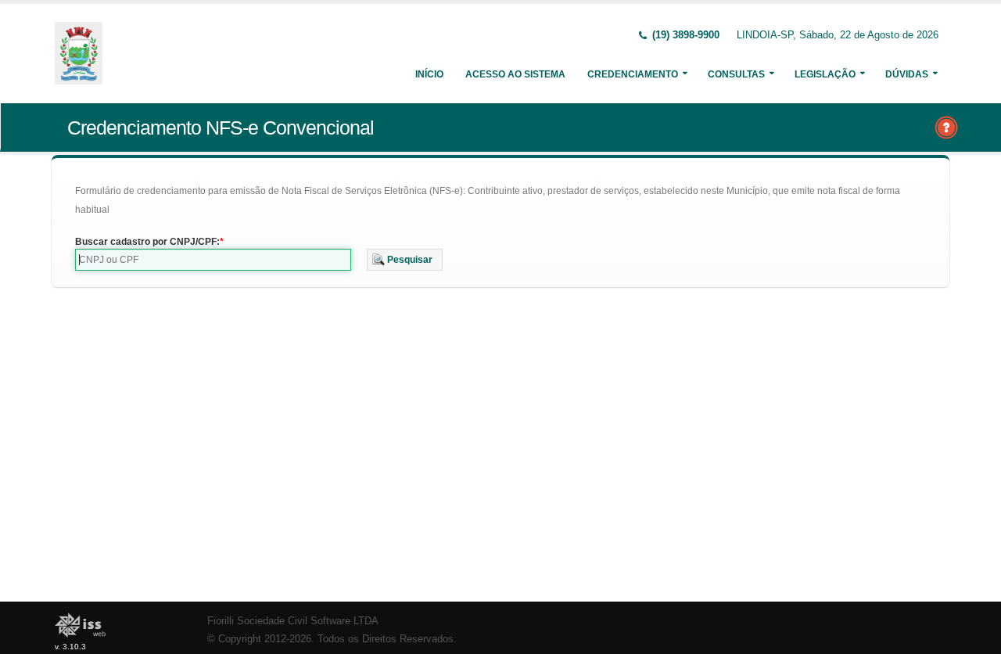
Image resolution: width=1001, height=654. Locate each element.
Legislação (825, 74)
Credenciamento (632, 74)
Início (429, 74)
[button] (405, 260)
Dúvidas (906, 74)
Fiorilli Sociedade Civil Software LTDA (293, 621)
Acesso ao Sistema (515, 74)
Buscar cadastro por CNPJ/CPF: (147, 241)
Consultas (736, 74)
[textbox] (213, 260)
